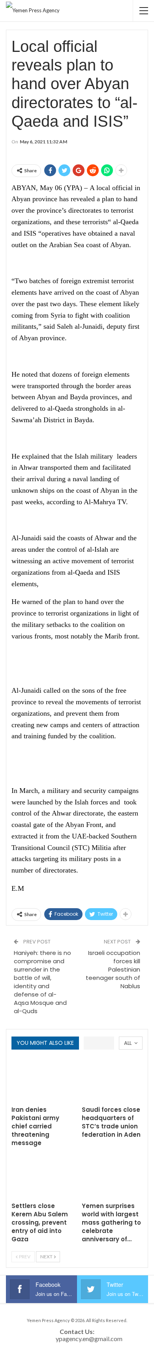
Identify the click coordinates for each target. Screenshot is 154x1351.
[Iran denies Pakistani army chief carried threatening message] (41, 1080)
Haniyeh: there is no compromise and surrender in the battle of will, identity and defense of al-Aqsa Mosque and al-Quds (42, 982)
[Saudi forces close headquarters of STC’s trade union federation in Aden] (112, 1080)
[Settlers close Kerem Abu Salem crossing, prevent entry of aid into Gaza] (41, 1176)
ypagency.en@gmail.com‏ (89, 1338)
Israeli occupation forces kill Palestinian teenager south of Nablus (113, 969)
